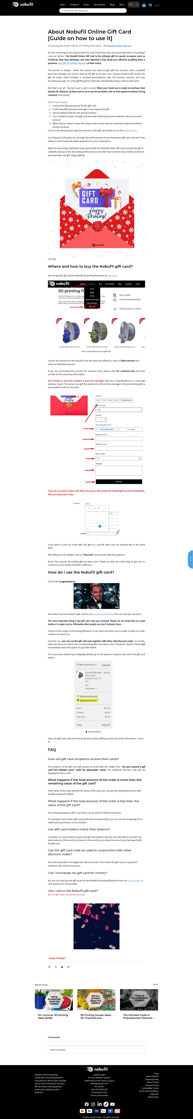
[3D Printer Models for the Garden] (96, 1000)
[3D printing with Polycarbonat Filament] (139, 1000)
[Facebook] (86, 1104)
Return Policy (153, 1082)
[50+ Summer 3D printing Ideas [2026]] (54, 1000)
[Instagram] (93, 1104)
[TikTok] (106, 1104)
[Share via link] (68, 967)
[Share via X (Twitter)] (55, 967)
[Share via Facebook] (49, 967)
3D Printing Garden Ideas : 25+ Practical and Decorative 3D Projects (96, 1016)
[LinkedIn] (99, 1104)
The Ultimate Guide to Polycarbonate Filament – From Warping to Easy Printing (138, 1016)
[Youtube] (112, 1104)
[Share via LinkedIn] (62, 967)
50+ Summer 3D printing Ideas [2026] (53, 1016)
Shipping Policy (152, 1079)
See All (155, 984)
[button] (144, 4)
